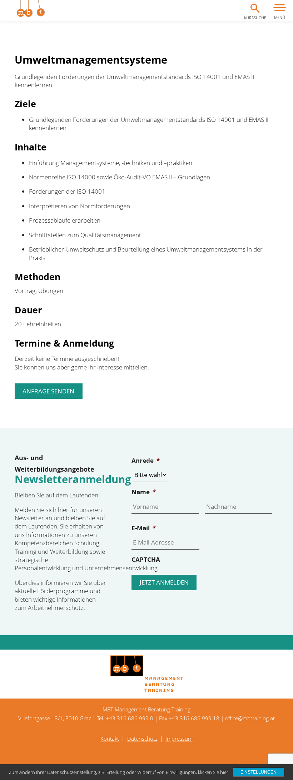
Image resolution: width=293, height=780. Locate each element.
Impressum (179, 738)
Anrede (145, 460)
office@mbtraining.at (250, 718)
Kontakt (109, 738)
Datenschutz (142, 738)
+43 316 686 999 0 (129, 718)
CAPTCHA (145, 559)
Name (143, 492)
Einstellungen (258, 772)
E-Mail (143, 528)
